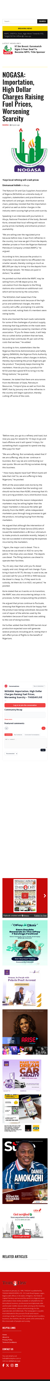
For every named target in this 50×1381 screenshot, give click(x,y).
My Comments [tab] (18, 734)
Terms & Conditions (9, 1342)
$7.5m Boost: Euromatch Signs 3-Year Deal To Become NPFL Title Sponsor (30, 49)
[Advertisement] (25, 663)
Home (4, 1335)
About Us (5, 1337)
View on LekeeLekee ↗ (39, 686)
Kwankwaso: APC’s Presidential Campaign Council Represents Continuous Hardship (24, 34)
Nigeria (5, 125)
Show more (8, 719)
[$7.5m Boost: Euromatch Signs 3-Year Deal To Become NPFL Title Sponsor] (7, 50)
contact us (12, 1361)
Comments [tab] (9, 734)
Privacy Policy (7, 1340)
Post (43, 750)
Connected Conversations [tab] (32, 734)
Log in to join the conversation (25, 705)
